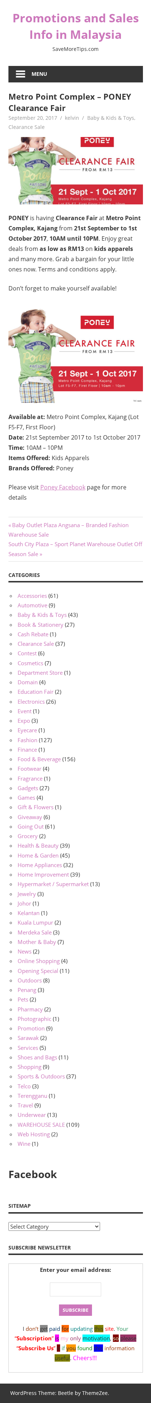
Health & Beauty (38, 845)
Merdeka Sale (35, 932)
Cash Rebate (33, 634)
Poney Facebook (62, 487)
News (25, 951)
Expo (24, 720)
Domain (28, 682)
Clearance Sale (26, 126)
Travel (25, 1105)
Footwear (29, 768)
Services (28, 1047)
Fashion (27, 740)
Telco (24, 1086)
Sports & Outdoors (41, 1076)
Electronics (31, 701)
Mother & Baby (37, 941)
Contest (27, 653)
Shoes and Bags (37, 1057)
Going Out (31, 826)
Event (25, 711)
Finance (27, 749)
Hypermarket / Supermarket (53, 884)
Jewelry (27, 893)
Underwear (32, 1114)
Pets (23, 999)
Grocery (28, 836)
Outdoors (30, 980)
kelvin (72, 117)
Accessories (32, 595)
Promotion (31, 1028)
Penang (27, 989)
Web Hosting (34, 1134)
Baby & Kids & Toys (110, 117)
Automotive (32, 605)
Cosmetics (30, 663)
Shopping (29, 1066)
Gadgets (28, 788)
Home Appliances (40, 865)
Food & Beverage (39, 759)
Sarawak (28, 1037)
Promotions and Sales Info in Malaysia (75, 26)
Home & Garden (38, 855)
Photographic (34, 1018)
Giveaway (30, 817)
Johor (24, 903)
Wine (24, 1143)
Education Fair (36, 691)
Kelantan (29, 913)
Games (26, 797)
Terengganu (32, 1095)
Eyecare (27, 730)
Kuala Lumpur (35, 922)
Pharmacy (30, 1009)
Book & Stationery (40, 624)
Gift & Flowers (36, 807)
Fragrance (30, 778)
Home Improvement (43, 874)
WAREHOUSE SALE (41, 1124)
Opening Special (38, 970)
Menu (39, 73)
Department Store (40, 672)
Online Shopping (39, 961)
